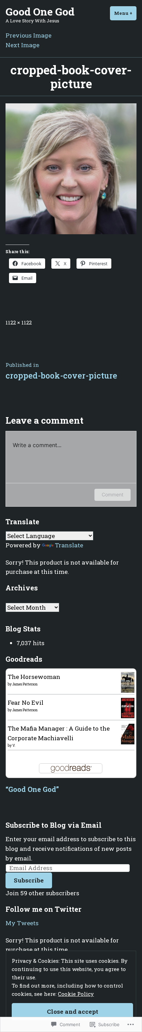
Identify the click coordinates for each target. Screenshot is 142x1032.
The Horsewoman (34, 677)
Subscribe (29, 880)
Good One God (40, 11)
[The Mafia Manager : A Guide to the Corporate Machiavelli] (127, 733)
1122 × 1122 (19, 322)
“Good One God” (32, 789)
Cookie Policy (76, 993)
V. (14, 745)
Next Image (22, 45)
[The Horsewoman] (127, 682)
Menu (125, 13)
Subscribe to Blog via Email (54, 825)
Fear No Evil (25, 702)
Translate (69, 545)
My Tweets (22, 923)
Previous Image (28, 35)
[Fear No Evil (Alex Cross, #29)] (127, 707)
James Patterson (25, 684)
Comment (112, 494)
